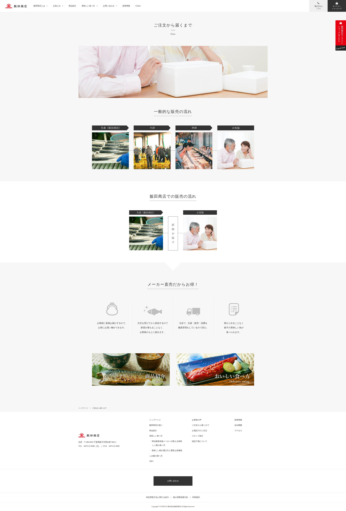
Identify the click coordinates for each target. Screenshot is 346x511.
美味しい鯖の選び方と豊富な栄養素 (167, 450)
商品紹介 (72, 6)
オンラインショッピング (337, 7)
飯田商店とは (39, 6)
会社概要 (238, 425)
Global (138, 6)
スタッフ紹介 (197, 436)
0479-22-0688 (89, 446)
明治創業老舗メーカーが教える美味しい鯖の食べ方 (167, 443)
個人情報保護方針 (180, 497)
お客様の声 (196, 420)
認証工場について (199, 441)
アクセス (238, 431)
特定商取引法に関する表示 (157, 497)
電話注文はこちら (318, 7)
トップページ (155, 420)
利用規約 (196, 497)
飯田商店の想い (156, 425)
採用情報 (126, 6)
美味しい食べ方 (88, 6)
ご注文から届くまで (200, 425)
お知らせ (57, 6)
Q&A (151, 461)
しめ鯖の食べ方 (156, 456)
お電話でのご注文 (199, 431)
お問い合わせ (108, 6)
